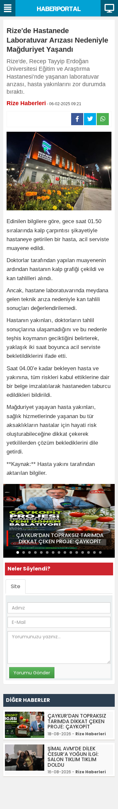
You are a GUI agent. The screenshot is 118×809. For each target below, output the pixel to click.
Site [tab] (15, 586)
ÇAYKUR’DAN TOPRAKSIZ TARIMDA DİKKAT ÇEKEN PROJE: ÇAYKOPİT (60, 538)
